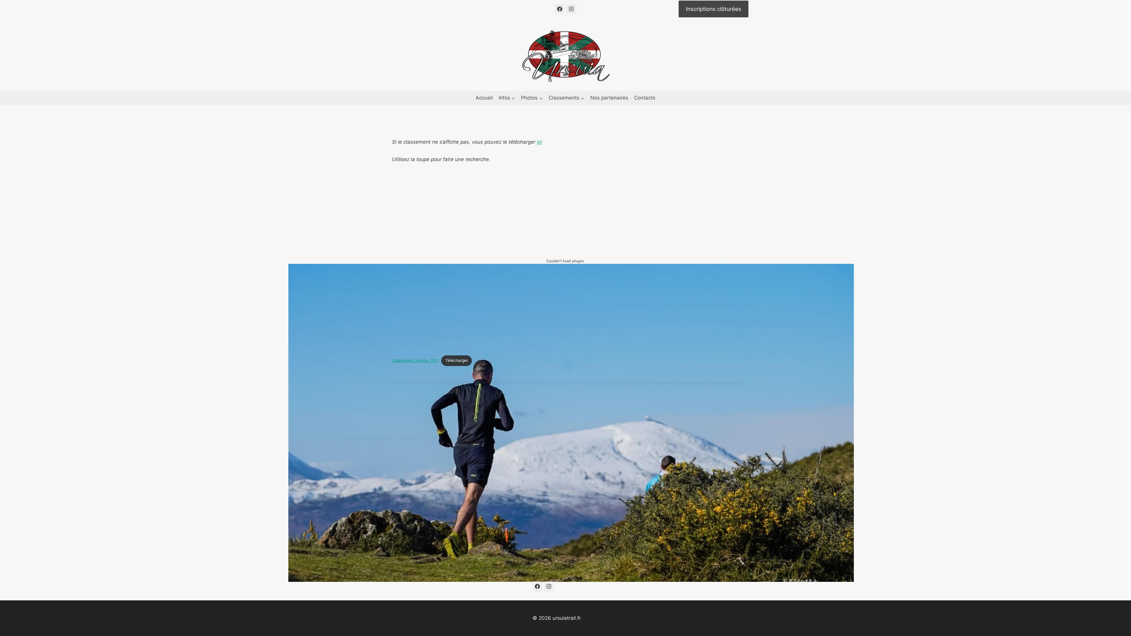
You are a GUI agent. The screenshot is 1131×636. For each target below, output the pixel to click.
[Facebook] (560, 9)
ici (539, 142)
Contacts (644, 98)
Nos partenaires (609, 98)
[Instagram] (571, 9)
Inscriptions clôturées (713, 9)
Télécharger (456, 360)
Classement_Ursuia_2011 (415, 360)
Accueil (484, 98)
